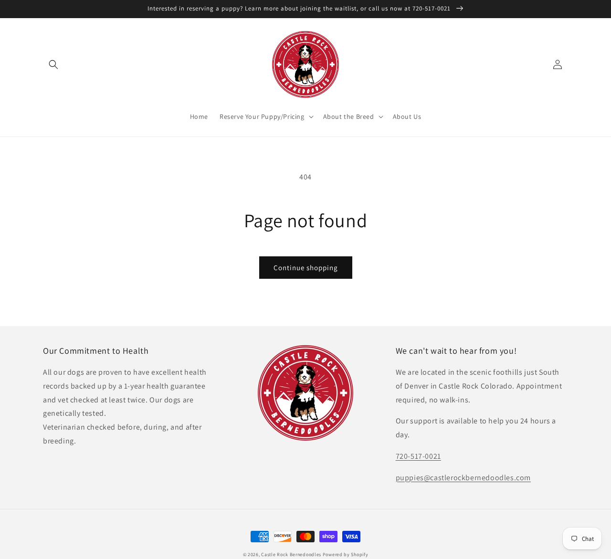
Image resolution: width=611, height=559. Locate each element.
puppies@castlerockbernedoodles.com (463, 478)
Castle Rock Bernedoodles (291, 554)
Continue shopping (306, 267)
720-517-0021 (418, 456)
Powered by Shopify (346, 554)
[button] (53, 64)
